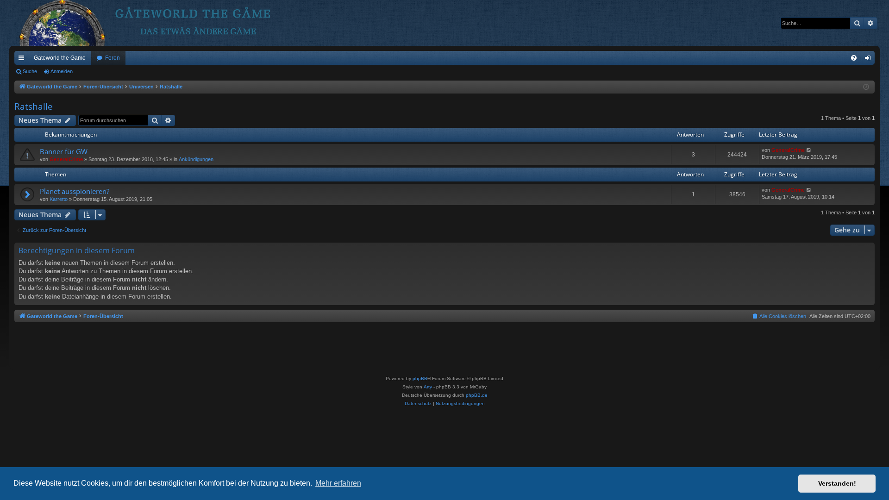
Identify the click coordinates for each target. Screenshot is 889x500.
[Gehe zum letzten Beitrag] (809, 150)
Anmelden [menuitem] (869, 60)
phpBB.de (477, 395)
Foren (112, 58)
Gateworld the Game (60, 58)
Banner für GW (64, 151)
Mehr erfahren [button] (338, 483)
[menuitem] (854, 58)
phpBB (420, 378)
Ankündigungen (196, 159)
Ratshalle (33, 106)
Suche (30, 71)
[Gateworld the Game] (161, 23)
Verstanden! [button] (837, 483)
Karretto (59, 199)
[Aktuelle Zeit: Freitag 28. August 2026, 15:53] (866, 87)
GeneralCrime (66, 159)
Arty (428, 386)
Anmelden (61, 71)
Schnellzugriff (23, 60)
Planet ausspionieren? (74, 191)
